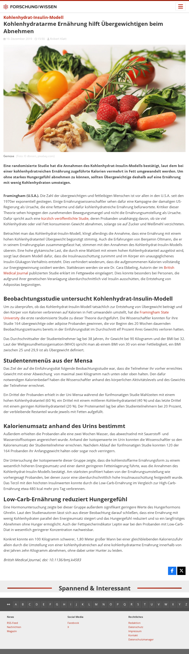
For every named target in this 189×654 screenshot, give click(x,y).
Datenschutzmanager (141, 639)
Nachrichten (14, 627)
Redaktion (134, 623)
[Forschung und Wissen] (29, 6)
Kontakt (133, 635)
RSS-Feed (12, 623)
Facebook (73, 623)
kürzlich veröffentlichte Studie (65, 218)
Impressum (135, 631)
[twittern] (181, 571)
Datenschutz (135, 627)
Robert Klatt (58, 39)
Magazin (12, 631)
